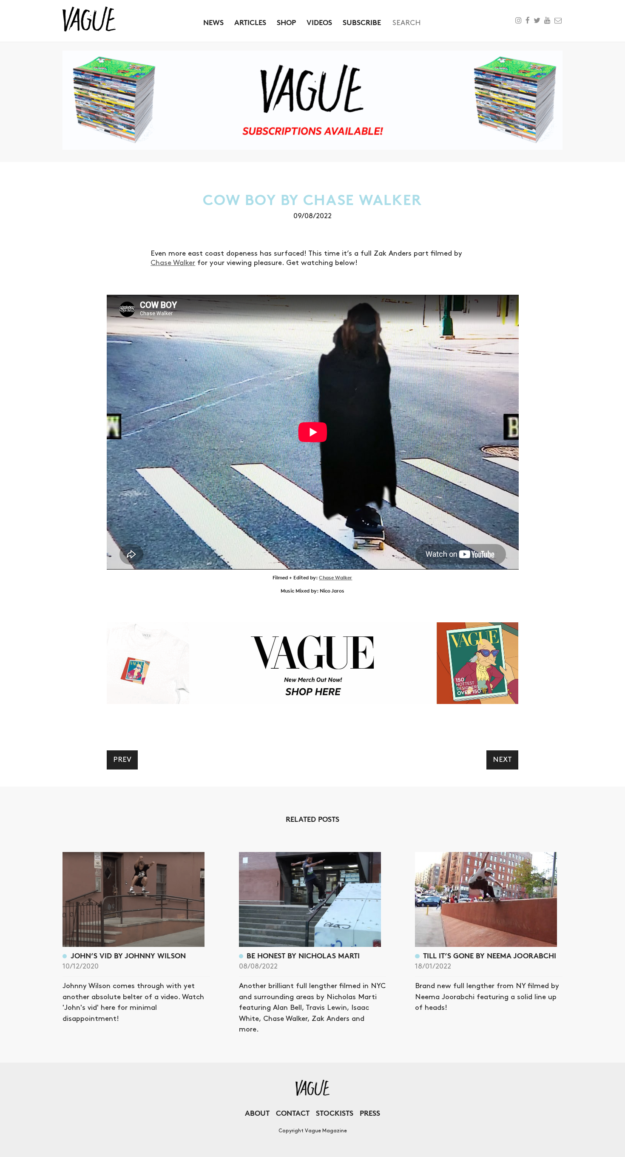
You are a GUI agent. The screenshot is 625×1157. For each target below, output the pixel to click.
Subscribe (362, 22)
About (257, 1113)
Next (502, 759)
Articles (250, 22)
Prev (122, 759)
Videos (319, 22)
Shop (286, 22)
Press (370, 1113)
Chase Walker (173, 262)
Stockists (334, 1113)
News (213, 22)
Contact (293, 1113)
